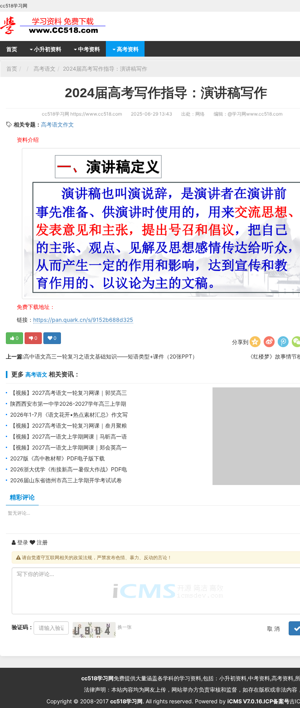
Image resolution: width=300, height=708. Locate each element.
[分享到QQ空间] (255, 341)
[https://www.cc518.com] (62, 25)
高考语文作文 (57, 124)
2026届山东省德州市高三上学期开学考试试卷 (66, 480)
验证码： (23, 627)
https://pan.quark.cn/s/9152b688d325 (83, 319)
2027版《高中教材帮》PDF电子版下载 (57, 458)
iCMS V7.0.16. (245, 701)
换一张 (125, 627)
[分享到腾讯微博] (283, 341)
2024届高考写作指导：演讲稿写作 (105, 68)
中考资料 (88, 49)
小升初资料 (47, 49)
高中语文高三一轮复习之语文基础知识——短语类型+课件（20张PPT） (111, 356)
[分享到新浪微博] (269, 341)
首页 (11, 49)
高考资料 (127, 49)
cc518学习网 (55, 114)
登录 (22, 542)
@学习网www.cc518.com (255, 114)
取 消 (273, 628)
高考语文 (44, 68)
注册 (41, 542)
